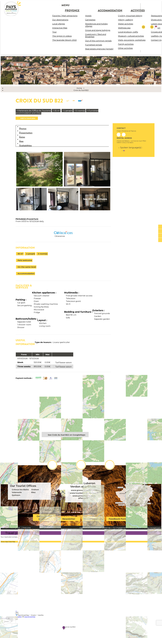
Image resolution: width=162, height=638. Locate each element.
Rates (22, 137)
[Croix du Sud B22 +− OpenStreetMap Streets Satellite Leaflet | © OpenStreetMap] (63, 408)
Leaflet (19, 617)
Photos (22, 128)
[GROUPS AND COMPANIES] (160, 235)
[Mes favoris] (143, 27)
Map (21, 141)
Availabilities (25, 145)
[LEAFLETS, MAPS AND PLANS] (160, 231)
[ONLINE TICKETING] (160, 227)
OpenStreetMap (29, 617)
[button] (152, 27)
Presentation (25, 133)
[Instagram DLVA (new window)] (81, 464)
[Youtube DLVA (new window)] (109, 464)
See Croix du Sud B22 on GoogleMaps (66, 435)
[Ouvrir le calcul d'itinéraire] (17, 613)
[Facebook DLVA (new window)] (52, 464)
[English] (156, 28)
